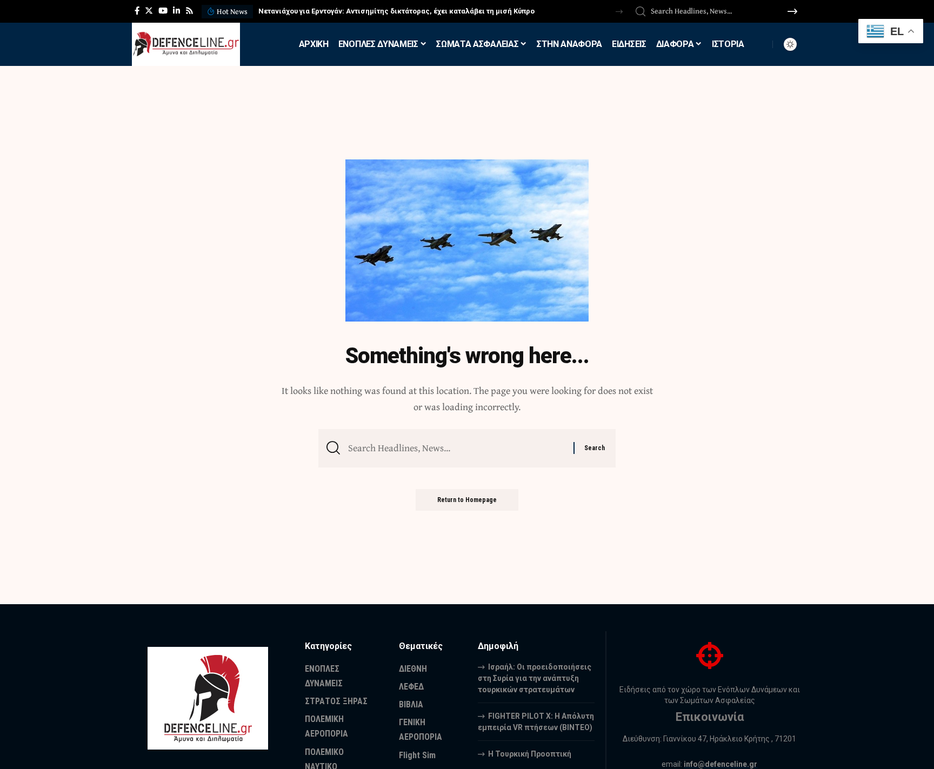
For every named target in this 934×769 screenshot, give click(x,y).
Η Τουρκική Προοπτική (529, 754)
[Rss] (189, 11)
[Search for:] (456, 448)
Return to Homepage (467, 500)
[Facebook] (137, 11)
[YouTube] (163, 11)
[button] (619, 11)
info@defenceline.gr (720, 764)
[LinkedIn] (176, 11)
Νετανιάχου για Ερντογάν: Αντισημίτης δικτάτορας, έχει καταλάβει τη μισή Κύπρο (396, 11)
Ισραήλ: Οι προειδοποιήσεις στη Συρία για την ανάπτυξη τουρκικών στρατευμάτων (534, 678)
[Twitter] (149, 11)
